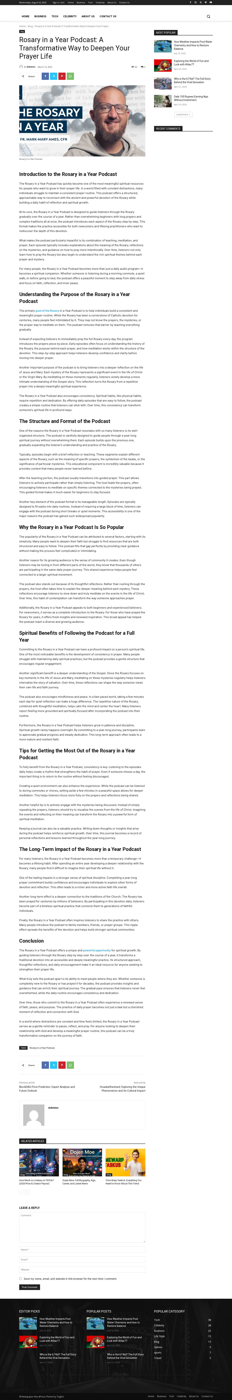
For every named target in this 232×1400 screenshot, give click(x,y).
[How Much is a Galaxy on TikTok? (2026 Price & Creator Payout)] (39, 1162)
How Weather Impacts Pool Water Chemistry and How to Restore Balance (193, 45)
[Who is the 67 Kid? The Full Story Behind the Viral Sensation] (163, 83)
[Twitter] (201, 3)
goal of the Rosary (48, 310)
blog (30, 26)
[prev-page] (21, 1192)
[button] (208, 16)
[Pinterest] (62, 76)
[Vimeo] (206, 3)
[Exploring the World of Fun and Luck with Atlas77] (163, 65)
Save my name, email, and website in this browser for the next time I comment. (70, 1278)
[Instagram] (196, 3)
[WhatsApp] (70, 76)
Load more (182, 114)
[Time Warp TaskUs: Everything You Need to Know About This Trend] (125, 1162)
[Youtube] (211, 3)
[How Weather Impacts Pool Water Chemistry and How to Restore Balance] (163, 46)
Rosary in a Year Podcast (42, 1047)
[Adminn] (21, 67)
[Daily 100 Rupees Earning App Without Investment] (163, 101)
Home (22, 26)
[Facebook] (190, 3)
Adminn (31, 66)
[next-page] (27, 1192)
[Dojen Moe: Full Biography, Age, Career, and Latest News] (82, 1162)
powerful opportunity (97, 950)
